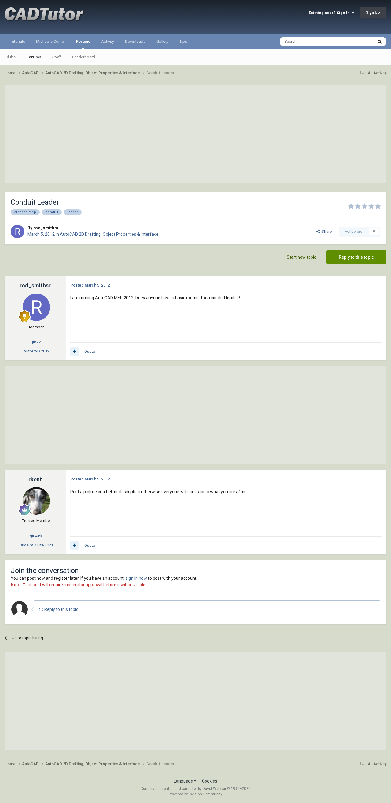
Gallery (162, 41)
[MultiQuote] (74, 351)
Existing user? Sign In (330, 12)
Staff (56, 57)
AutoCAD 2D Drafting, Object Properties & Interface (109, 234)
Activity (107, 41)
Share (326, 231)
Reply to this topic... (62, 609)
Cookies (209, 781)
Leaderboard (83, 57)
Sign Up (373, 12)
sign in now (136, 578)
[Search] (379, 41)
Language (184, 781)
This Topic (356, 41)
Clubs (10, 57)
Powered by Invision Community (195, 794)
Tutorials (17, 41)
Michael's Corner (50, 41)
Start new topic (301, 257)
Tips (183, 41)
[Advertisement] (195, 134)
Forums (83, 41)
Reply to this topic (356, 257)
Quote (89, 351)
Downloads (135, 41)
